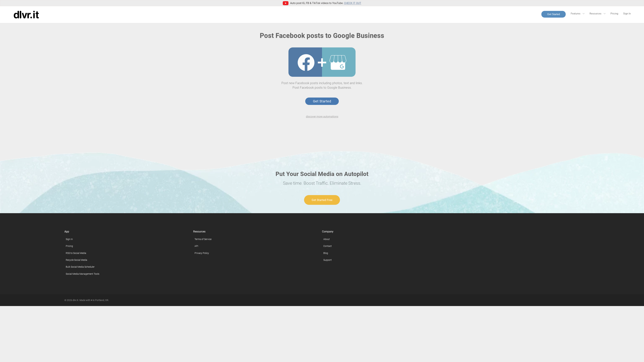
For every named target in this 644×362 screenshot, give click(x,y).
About (326, 239)
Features (576, 13)
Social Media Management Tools (82, 274)
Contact (327, 246)
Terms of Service (203, 239)
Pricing (614, 13)
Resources (595, 13)
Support (327, 260)
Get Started (553, 14)
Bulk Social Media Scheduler (80, 266)
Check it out (352, 3)
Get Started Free (322, 200)
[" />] (306, 62)
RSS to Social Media (76, 253)
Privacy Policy (202, 253)
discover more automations (322, 116)
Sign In (627, 13)
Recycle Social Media (76, 260)
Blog (325, 253)
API (196, 246)
